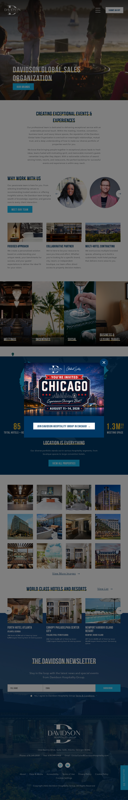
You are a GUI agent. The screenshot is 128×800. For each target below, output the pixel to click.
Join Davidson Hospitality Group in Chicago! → (64, 426)
